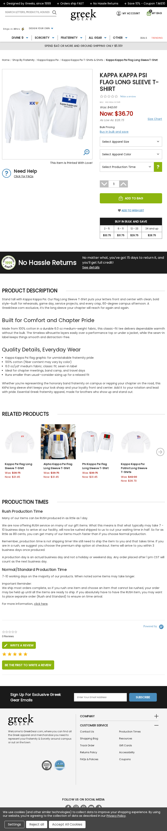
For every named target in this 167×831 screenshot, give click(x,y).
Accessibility (127, 752)
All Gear (95, 38)
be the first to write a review (28, 665)
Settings (14, 824)
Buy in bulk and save (114, 132)
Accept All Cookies (67, 824)
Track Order (87, 745)
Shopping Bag (89, 738)
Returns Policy (88, 752)
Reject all (36, 824)
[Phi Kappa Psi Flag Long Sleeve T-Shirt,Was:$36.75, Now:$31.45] (96, 441)
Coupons (125, 759)
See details (91, 267)
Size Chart (155, 119)
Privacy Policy (116, 816)
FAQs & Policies (89, 759)
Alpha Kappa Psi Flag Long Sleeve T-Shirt (58, 466)
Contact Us (87, 731)
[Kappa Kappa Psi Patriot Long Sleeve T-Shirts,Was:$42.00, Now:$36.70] (135, 441)
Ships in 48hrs (11, 29)
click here (41, 604)
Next (160, 452)
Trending (157, 37)
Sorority (42, 38)
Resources (125, 738)
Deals (143, 37)
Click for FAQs (23, 176)
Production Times (130, 731)
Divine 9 (18, 38)
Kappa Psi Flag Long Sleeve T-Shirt (18, 466)
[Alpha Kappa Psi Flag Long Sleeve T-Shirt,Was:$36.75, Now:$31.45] (58, 441)
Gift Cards (125, 745)
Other (118, 38)
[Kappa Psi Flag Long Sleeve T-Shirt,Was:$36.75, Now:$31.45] (19, 441)
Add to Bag (134, 198)
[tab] (19, 645)
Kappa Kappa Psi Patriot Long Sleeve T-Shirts (134, 468)
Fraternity (69, 38)
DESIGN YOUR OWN (39, 28)
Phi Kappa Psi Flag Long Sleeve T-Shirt (95, 466)
